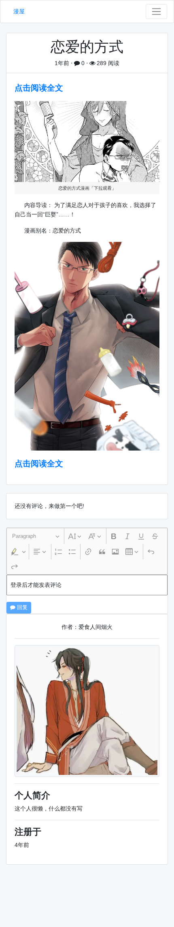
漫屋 (19, 11)
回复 (21, 607)
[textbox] (87, 585)
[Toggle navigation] (156, 11)
